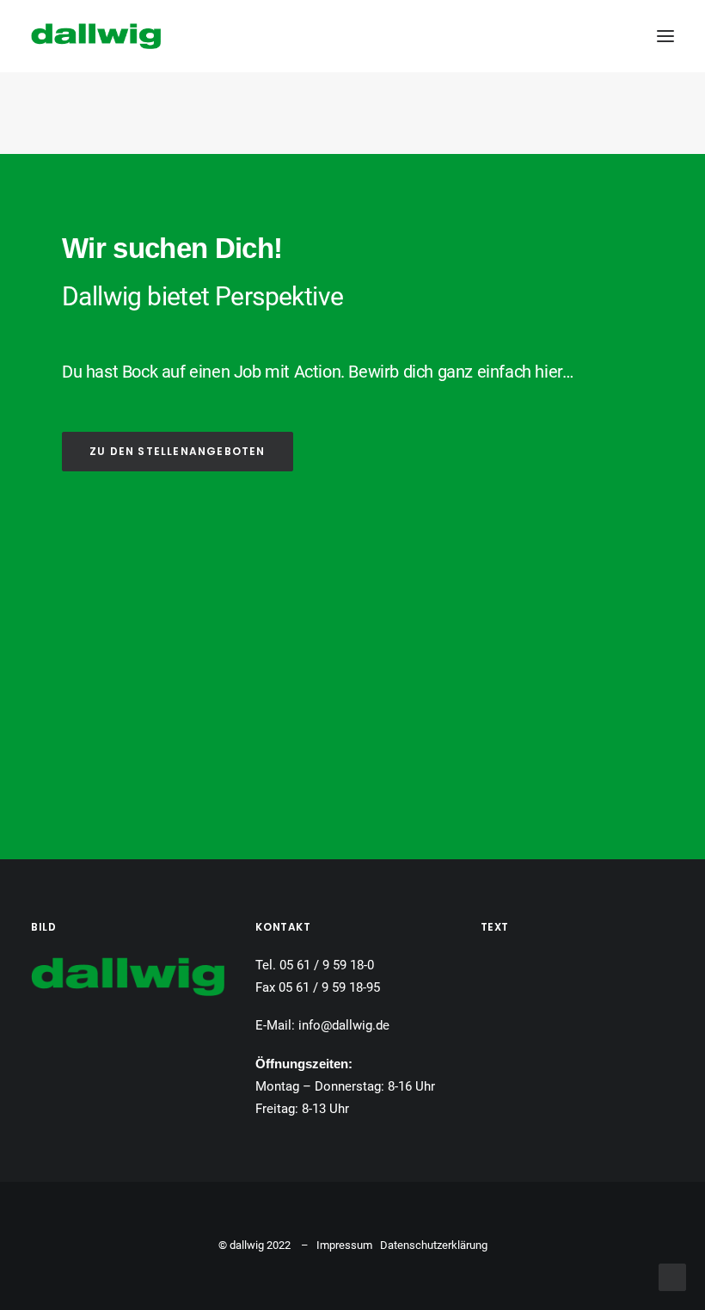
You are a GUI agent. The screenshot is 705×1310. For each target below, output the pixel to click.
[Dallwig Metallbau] (96, 36)
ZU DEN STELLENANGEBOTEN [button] (177, 451)
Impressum (344, 1245)
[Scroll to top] (672, 1276)
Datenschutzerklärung (433, 1245)
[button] (665, 36)
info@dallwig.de (343, 1025)
